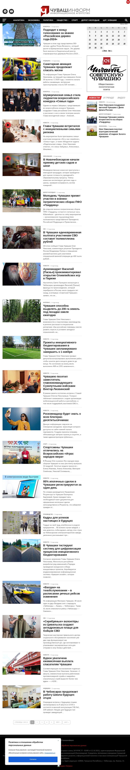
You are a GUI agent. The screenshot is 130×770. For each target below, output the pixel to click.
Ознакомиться (49, 753)
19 (113, 40)
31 (101, 48)
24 (101, 44)
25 (107, 44)
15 (90, 40)
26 (113, 44)
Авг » (110, 51)
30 (95, 48)
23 (95, 44)
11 (107, 36)
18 (107, 40)
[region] (33, 751)
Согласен (33, 759)
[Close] (58, 740)
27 (119, 44)
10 (101, 36)
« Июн (104, 51)
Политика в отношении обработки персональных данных (65, 746)
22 (90, 44)
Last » (66, 722)
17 (101, 40)
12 (113, 36)
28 (124, 44)
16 (95, 40)
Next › (58, 722)
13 (119, 36)
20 (119, 40)
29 (90, 48)
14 (124, 36)
